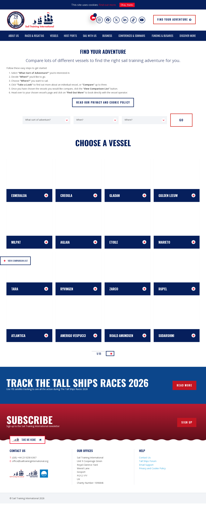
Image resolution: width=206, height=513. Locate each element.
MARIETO (164, 242)
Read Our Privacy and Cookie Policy (103, 102)
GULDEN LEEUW (168, 195)
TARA (14, 288)
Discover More (188, 36)
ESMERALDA (19, 195)
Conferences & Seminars (131, 36)
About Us (14, 36)
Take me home (28, 440)
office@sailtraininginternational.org (30, 461)
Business (107, 36)
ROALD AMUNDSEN (121, 335)
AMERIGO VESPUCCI (73, 335)
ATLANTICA (18, 335)
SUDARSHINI (166, 335)
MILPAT (16, 242)
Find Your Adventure (172, 19)
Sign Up (186, 422)
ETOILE (113, 242)
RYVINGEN (66, 288)
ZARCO (113, 288)
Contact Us (145, 457)
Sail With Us (89, 36)
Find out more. (107, 5)
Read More (184, 385)
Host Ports (70, 36)
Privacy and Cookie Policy (152, 468)
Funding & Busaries (162, 36)
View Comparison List (18, 260)
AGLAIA (65, 242)
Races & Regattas (34, 36)
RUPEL (163, 288)
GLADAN (114, 195)
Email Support (146, 464)
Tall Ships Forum (147, 461)
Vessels (54, 36)
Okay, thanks (127, 5)
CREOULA (66, 195)
